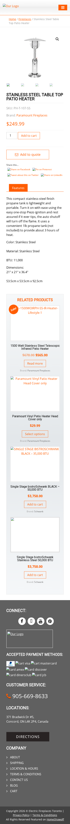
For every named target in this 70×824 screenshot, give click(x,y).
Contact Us (19, 780)
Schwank (38, 511)
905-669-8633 (29, 696)
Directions (28, 736)
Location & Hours (24, 768)
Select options (35, 434)
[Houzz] (31, 621)
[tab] (18, 188)
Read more (35, 363)
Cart (13, 791)
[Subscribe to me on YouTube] (40, 621)
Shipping (17, 763)
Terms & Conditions (25, 774)
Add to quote (30, 154)
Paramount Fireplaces (31, 115)
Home (12, 19)
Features (18, 188)
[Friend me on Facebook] (22, 621)
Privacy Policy (21, 815)
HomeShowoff (55, 819)
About (15, 757)
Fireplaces (24, 19)
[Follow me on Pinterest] (50, 621)
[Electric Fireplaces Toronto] (11, 6)
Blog (14, 785)
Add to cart (29, 136)
